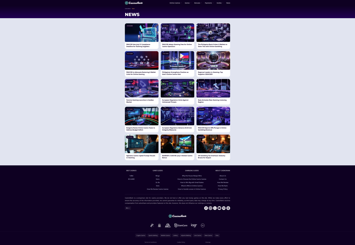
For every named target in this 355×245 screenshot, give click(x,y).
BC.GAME (131, 179)
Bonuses (197, 3)
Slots (157, 186)
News (228, 3)
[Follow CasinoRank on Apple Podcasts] (228, 208)
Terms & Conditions (151, 242)
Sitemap (207, 242)
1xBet (131, 176)
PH (127, 208)
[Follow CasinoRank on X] (215, 208)
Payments (208, 3)
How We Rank (223, 186)
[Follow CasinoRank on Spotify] (224, 208)
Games (187, 3)
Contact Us (223, 179)
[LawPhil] (159, 225)
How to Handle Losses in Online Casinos (192, 189)
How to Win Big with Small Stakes (192, 182)
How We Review (222, 182)
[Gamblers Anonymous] (168, 225)
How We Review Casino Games (157, 189)
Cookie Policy (181, 242)
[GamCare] (180, 225)
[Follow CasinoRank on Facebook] (206, 208)
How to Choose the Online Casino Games (192, 179)
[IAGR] (194, 225)
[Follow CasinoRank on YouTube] (219, 208)
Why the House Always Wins (192, 176)
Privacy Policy (223, 189)
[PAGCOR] (152, 225)
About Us (223, 176)
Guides (219, 3)
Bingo (158, 176)
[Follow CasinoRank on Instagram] (210, 208)
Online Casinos (175, 3)
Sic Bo (158, 182)
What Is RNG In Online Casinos (192, 186)
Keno (158, 179)
